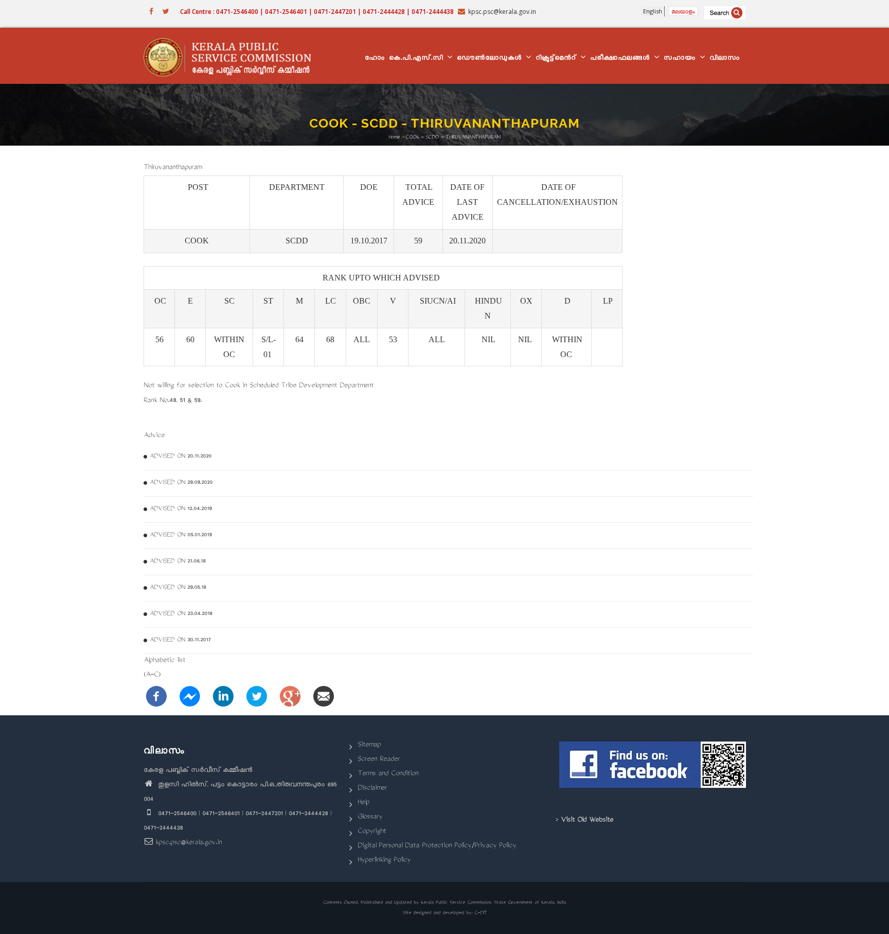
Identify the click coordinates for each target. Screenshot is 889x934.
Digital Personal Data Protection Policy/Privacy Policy (437, 846)
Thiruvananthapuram (173, 168)
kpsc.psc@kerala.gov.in (188, 843)
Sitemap (369, 745)
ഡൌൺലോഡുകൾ (491, 59)
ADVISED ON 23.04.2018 (181, 614)
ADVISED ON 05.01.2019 (180, 535)
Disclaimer (372, 789)
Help (363, 803)
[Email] (323, 697)
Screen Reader (379, 760)
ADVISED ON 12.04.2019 (180, 509)
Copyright (372, 832)
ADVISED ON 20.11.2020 (180, 456)
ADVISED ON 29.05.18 (178, 588)
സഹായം (681, 59)
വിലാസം (724, 59)
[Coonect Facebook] (654, 768)
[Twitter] (257, 697)
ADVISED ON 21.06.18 (177, 561)
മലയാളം (683, 11)
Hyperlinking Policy (384, 861)
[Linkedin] (223, 697)
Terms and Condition (388, 774)
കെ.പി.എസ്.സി (417, 59)
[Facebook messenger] (190, 697)
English (652, 11)
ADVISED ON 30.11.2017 (180, 640)
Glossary (370, 817)
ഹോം (375, 59)
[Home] (232, 56)
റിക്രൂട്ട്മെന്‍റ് (557, 59)
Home (394, 137)
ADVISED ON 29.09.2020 (181, 483)
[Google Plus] (290, 697)
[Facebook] (156, 697)
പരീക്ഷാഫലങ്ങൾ (621, 59)
